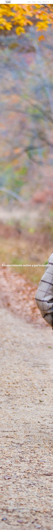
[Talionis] (8, 1)
